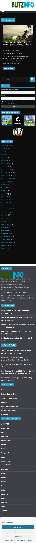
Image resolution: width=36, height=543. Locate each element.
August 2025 (5, 182)
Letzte (3, 482)
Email (3, 95)
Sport (3, 506)
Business (4, 436)
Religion (4, 502)
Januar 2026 (5, 167)
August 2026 (5, 146)
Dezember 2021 (6, 233)
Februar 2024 (5, 224)
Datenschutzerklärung (19, 540)
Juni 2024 (4, 215)
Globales (4, 473)
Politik (3, 490)
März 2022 (4, 227)
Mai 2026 (4, 155)
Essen (3, 445)
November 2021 (6, 236)
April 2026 (4, 158)
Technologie (5, 515)
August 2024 (5, 212)
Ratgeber (4, 494)
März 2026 (4, 161)
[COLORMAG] (12, 273)
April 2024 (4, 218)
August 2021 (5, 245)
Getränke (4, 469)
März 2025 (4, 197)
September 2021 (6, 242)
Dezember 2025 (6, 170)
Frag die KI (5, 453)
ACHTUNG (5, 424)
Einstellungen (18, 536)
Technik (4, 511)
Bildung (4, 432)
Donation (4, 415)
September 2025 (7, 179)
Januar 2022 (5, 230)
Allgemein (5, 428)
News (3, 486)
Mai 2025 (4, 191)
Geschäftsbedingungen (9, 406)
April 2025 (4, 194)
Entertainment (6, 440)
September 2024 (7, 209)
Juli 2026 (4, 149)
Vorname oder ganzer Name (9, 89)
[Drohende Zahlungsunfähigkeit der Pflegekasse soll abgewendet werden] (18, 33)
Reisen (3, 498)
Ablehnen (18, 532)
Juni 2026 (4, 152)
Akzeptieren (18, 527)
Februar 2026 (5, 164)
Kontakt (4, 402)
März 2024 (4, 221)
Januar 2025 (5, 203)
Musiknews (9, 305)
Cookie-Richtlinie (8, 540)
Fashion (4, 449)
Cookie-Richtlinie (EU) (9, 398)
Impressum (29, 540)
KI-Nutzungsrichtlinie (9, 410)
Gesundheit (5, 461)
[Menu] (2, 12)
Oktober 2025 (5, 176)
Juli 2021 (4, 248)
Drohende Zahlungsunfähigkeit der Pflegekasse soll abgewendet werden (17, 45)
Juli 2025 (4, 185)
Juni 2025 (4, 188)
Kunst (3, 478)
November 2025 (6, 173)
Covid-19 (6, 464)
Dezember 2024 (6, 206)
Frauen (3, 457)
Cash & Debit (9, 345)
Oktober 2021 (5, 239)
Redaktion (18, 50)
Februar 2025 (5, 200)
